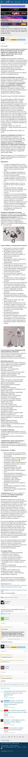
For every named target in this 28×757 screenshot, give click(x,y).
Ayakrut (3, 35)
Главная (24, 747)
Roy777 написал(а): (6, 654)
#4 (26, 651)
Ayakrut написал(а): (6, 627)
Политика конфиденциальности (8, 747)
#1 (26, 43)
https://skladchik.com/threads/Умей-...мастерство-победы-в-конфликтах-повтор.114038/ (14, 586)
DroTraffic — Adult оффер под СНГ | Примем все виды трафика (14, 721)
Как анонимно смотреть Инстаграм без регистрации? (13, 729)
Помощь (19, 747)
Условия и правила (13, 745)
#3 (26, 623)
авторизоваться (5, 661)
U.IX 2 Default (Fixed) (6, 743)
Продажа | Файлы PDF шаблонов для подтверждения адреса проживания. (13, 702)
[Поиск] (26, 1)
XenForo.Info (10, 751)
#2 (26, 607)
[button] (1, 2)
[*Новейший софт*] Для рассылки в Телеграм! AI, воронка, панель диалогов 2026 (15, 693)
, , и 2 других (10, 597)
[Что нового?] (23, 1)
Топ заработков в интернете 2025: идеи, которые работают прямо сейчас (15, 712)
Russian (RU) (16, 743)
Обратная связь (4, 745)
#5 (26, 672)
